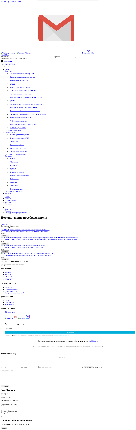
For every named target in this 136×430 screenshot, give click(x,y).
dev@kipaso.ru (93, 341)
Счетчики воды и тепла (18, 128)
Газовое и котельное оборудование (21, 94)
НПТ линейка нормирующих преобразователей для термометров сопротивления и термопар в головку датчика (39, 239)
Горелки (12, 84)
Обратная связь (10, 312)
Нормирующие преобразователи (16, 213)
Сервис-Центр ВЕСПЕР (18, 148)
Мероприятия (9, 304)
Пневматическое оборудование (20, 117)
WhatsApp (13, 53)
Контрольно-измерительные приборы (22, 77)
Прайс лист (9, 278)
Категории (8, 71)
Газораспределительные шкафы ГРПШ (23, 73)
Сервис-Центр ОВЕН (17, 145)
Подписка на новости (17, 172)
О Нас (7, 301)
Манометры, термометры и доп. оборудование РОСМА (28, 114)
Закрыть (4, 428)
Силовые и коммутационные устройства (23, 90)
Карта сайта (9, 287)
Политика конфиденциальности (20, 175)
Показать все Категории (13, 130)
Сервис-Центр (14, 141)
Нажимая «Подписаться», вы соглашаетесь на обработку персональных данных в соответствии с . (38, 335)
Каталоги (8, 280)
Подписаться (70, 332)
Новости (12, 158)
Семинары (13, 182)
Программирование (11, 289)
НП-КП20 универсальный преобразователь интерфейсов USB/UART (24, 231)
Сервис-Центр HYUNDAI (18, 151)
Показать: (4, 228)
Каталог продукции (16, 189)
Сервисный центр (11, 291)
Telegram (27, 53)
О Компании (14, 162)
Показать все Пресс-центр (14, 191)
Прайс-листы (14, 179)
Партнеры (13, 169)
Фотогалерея (14, 185)
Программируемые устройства (20, 87)
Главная (7, 69)
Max (92, 53)
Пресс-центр (9, 156)
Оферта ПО (13, 165)
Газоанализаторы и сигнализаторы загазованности (27, 104)
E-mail (84, 53)
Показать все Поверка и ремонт (15, 154)
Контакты (8, 193)
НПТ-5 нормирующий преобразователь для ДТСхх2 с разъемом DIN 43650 (26, 255)
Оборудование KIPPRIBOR (19, 80)
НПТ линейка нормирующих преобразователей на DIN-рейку (22, 247)
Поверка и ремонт (11, 132)
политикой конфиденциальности (61, 335)
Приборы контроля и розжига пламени (23, 124)
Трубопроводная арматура (18, 121)
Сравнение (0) (5, 224)
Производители (10, 302)
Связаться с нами (15, 1)
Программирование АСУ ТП (19, 138)
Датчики (12, 101)
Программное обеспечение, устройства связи (25, 111)
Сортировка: (5, 226)
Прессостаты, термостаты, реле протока (23, 107)
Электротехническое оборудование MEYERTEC (26, 97)
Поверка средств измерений (19, 135)
